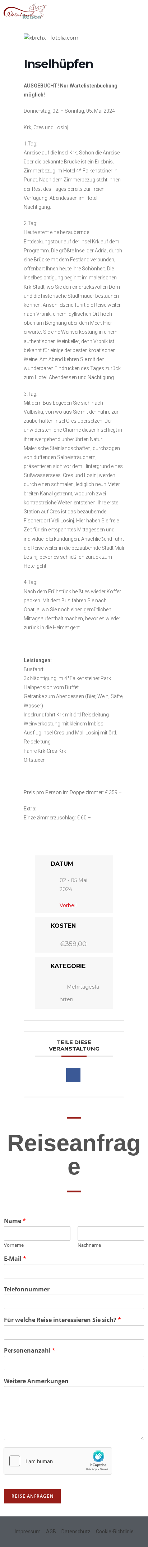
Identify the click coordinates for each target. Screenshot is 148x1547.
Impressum (28, 1531)
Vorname (14, 1245)
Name (15, 1221)
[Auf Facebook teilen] (73, 1075)
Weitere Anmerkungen (36, 1381)
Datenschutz (76, 1531)
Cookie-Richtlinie (115, 1531)
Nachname (89, 1245)
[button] (139, 10)
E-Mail (15, 1259)
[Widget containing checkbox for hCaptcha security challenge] (58, 1461)
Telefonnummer (27, 1289)
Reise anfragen (32, 1496)
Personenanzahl (29, 1350)
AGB (51, 1531)
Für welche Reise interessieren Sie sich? (62, 1320)
